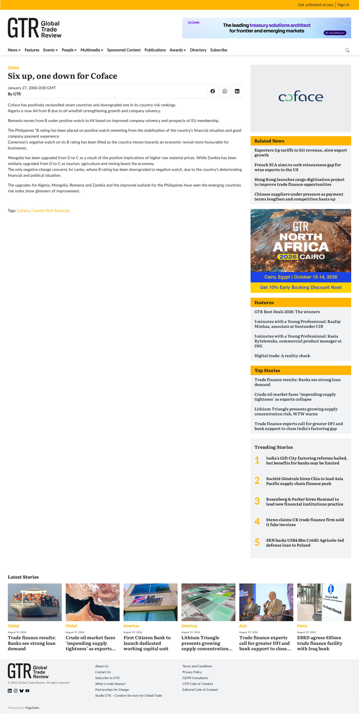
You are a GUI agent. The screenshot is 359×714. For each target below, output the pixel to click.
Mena (302, 626)
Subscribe (218, 50)
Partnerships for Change (112, 690)
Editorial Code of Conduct (200, 690)
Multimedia (90, 50)
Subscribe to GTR (107, 678)
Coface (23, 211)
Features (32, 50)
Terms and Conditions (197, 666)
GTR (17, 94)
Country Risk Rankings (50, 211)
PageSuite (32, 708)
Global (13, 68)
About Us (101, 666)
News (13, 50)
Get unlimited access (316, 5)
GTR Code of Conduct (197, 684)
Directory (198, 50)
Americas (131, 626)
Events (49, 50)
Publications (155, 50)
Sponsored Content (124, 50)
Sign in (343, 5)
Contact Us (103, 672)
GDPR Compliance (195, 678)
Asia (243, 626)
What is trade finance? (110, 684)
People (68, 50)
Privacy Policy (192, 672)
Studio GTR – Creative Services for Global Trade (128, 695)
